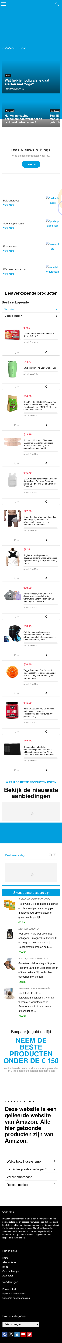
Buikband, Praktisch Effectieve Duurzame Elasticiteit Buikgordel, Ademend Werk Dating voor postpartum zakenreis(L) (39, 444)
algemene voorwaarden (14, 1293)
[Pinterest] (29, 1334)
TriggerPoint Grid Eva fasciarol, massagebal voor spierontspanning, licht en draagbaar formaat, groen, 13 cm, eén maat (40, 674)
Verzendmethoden (19, 1176)
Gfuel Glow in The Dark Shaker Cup (40, 367)
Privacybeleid (9, 1289)
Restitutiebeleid (17, 1184)
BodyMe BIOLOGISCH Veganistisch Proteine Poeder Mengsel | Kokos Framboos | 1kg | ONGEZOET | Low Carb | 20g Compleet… (40, 405)
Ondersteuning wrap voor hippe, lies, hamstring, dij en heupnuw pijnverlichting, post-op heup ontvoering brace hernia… (40, 520)
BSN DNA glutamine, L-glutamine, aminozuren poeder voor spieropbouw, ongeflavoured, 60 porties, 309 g (39, 712)
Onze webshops (10, 1271)
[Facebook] (4, 1334)
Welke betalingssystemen (24, 1161)
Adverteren (8, 1275)
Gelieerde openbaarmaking (16, 1297)
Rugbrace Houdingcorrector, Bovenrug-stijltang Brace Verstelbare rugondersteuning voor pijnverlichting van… (40, 559)
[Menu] (4, 4)
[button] (31, 1161)
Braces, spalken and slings (33, 958)
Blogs (5, 1266)
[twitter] (11, 1334)
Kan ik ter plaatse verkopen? (27, 1169)
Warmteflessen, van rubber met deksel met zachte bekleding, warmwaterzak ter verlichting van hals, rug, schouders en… (39, 597)
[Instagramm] (17, 1334)
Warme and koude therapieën (34, 899)
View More (8, 204)
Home (5, 1257)
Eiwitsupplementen (28, 928)
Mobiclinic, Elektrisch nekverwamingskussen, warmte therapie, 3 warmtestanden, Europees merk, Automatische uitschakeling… (36, 1002)
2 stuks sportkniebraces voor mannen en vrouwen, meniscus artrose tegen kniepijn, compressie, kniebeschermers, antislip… (40, 635)
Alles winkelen (9, 1262)
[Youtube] (23, 1334)
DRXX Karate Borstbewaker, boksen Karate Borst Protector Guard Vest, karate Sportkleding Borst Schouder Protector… (40, 482)
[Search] (57, 4)
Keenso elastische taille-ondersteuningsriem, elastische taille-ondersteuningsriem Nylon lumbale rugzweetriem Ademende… (40, 750)
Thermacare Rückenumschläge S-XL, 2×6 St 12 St (39, 335)
